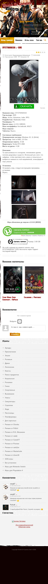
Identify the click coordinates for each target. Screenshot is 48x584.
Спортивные (10, 390)
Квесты (8, 371)
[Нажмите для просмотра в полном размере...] (23, 189)
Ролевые (8, 359)
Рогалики (8, 382)
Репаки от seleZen (12, 447)
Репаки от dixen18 (12, 455)
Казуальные (9, 378)
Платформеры (10, 417)
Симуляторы (10, 401)
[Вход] (19, 321)
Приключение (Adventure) (21, 55)
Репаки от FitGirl (11, 428)
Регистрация (35, 34)
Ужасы (7, 398)
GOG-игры (9, 459)
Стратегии (9, 405)
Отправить (15, 334)
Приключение (10, 352)
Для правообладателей (24, 525)
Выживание (9, 394)
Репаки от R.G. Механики (15, 432)
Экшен (7, 356)
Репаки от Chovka (12, 424)
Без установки (10, 463)
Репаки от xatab (11, 436)
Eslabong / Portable (32, 297)
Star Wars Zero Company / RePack (10, 298)
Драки (7, 363)
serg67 (12, 484)
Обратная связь (24, 527)
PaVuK (12, 505)
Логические (9, 367)
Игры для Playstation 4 (14, 470)
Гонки (7, 386)
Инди (7, 409)
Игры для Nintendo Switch (15, 467)
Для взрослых (10, 421)
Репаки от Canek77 (12, 440)
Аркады (8, 348)
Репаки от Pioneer (12, 444)
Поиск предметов (12, 375)
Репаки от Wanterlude (13, 451)
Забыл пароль (37, 32)
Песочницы (9, 413)
